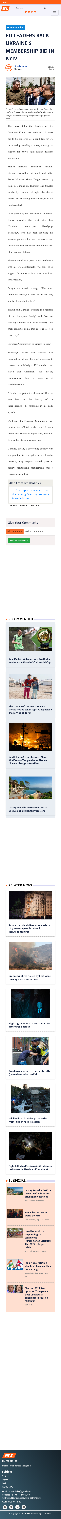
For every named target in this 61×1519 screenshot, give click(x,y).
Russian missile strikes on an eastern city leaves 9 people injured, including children (29, 928)
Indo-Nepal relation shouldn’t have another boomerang (38, 1266)
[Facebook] (5, 1507)
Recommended (21, 619)
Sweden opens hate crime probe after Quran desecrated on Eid (30, 1072)
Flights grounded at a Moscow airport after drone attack (30, 1025)
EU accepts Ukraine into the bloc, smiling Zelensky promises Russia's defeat (30, 494)
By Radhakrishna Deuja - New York (36, 1275)
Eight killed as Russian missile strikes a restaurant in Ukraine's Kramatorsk (30, 1167)
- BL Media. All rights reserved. (39, 1513)
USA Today (29, 1304)
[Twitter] (11, 1507)
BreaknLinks (20, 66)
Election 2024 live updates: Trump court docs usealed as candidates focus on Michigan (37, 1294)
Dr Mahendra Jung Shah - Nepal (37, 1219)
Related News (20, 885)
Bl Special (17, 1181)
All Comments (14, 531)
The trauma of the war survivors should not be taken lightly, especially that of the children (30, 709)
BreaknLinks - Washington (35, 1251)
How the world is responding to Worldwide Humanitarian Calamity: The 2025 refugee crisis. (38, 1239)
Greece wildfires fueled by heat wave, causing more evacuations (30, 977)
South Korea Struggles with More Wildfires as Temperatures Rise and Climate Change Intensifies (28, 760)
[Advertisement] (30, 584)
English (5, 1479)
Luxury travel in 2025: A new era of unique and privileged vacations (28, 809)
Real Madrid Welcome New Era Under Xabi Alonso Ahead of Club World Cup (30, 660)
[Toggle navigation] (55, 13)
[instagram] (17, 1507)
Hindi (4, 1483)
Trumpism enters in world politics (36, 1214)
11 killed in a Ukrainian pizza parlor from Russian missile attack (28, 1120)
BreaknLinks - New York (34, 1200)
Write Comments (34, 531)
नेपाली (4, 1476)
